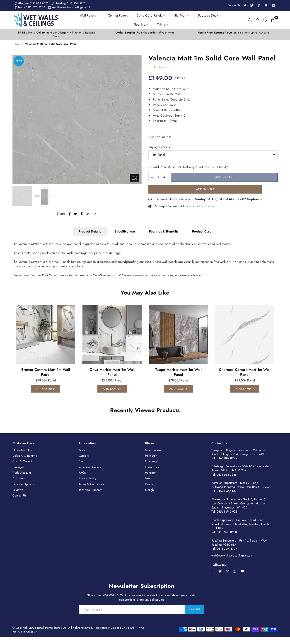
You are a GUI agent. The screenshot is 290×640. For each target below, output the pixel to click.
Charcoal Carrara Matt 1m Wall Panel (245, 372)
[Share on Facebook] (70, 213)
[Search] (250, 20)
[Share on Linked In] (88, 213)
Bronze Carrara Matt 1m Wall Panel (45, 372)
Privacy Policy (88, 478)
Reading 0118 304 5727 (70, 3)
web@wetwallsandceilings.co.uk (70, 7)
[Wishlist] (265, 20)
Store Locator (153, 450)
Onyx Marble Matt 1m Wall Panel (112, 372)
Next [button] (138, 119)
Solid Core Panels (150, 15)
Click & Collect (22, 461)
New (19, 61)
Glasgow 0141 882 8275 (32, 3)
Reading (150, 484)
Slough (149, 490)
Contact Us (19, 495)
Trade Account (21, 472)
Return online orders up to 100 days (233, 33)
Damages (18, 467)
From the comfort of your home (145, 33)
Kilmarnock (152, 467)
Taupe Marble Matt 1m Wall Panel (178, 372)
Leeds (148, 478)
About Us (85, 450)
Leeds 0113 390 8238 (31, 7)
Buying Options (159, 147)
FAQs (82, 472)
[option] (56, 34)
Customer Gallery (90, 467)
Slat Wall (180, 15)
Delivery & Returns (195, 167)
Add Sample (205, 189)
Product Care (201, 231)
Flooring (140, 24)
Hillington (151, 455)
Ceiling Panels (118, 15)
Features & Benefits (163, 231)
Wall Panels (88, 15)
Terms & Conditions (91, 484)
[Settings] (257, 20)
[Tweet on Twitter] (75, 213)
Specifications (125, 231)
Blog (82, 461)
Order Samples (22, 450)
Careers (84, 455)
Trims (161, 24)
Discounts (18, 478)
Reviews (17, 490)
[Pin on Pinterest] (82, 213)
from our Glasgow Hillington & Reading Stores (56, 34)
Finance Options (23, 484)
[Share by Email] (94, 213)
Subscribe (194, 609)
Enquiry (222, 167)
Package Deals (209, 15)
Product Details (90, 231)
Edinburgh (151, 461)
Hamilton (150, 472)
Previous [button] (16, 119)
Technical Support (90, 490)
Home (16, 44)
